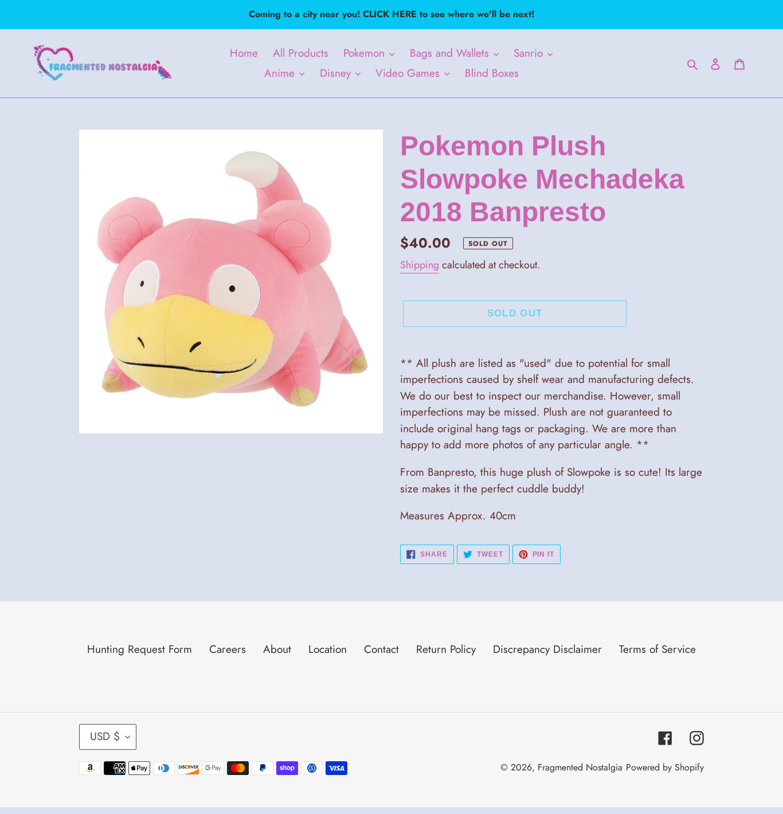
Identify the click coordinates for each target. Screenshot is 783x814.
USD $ (105, 736)
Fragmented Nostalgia (580, 767)
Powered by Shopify (665, 767)
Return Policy (446, 649)
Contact (381, 649)
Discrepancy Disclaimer (547, 649)
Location (327, 649)
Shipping (419, 264)
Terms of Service (657, 649)
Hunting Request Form (139, 649)
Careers (227, 649)
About (277, 649)
